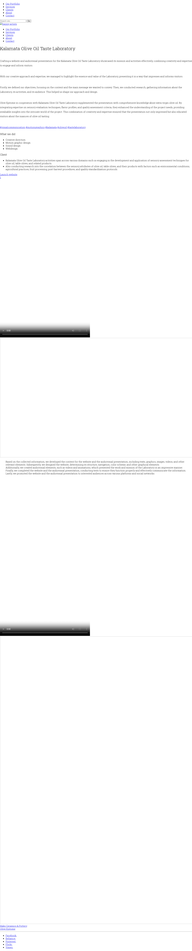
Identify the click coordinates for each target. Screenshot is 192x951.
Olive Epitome (7, 928)
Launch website (8, 174)
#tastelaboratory (76, 127)
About (9, 12)
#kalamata (51, 127)
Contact (10, 15)
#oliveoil (62, 127)
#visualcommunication (12, 127)
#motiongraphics (35, 127)
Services (10, 6)
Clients (9, 9)
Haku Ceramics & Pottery (13, 925)
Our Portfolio (13, 3)
